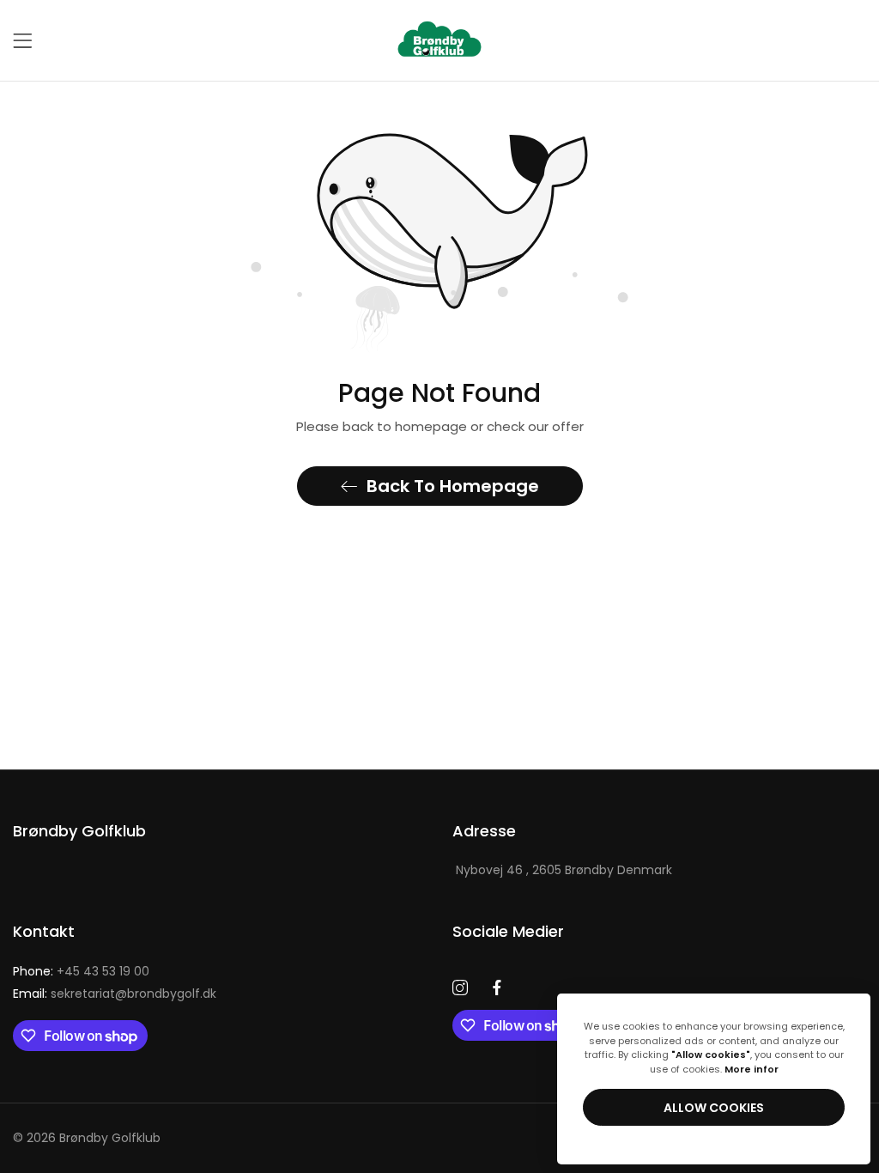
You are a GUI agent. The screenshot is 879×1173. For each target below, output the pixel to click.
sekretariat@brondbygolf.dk (114, 993)
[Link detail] (460, 988)
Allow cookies (714, 1107)
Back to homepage (453, 486)
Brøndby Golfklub (110, 1137)
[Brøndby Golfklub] (439, 40)
